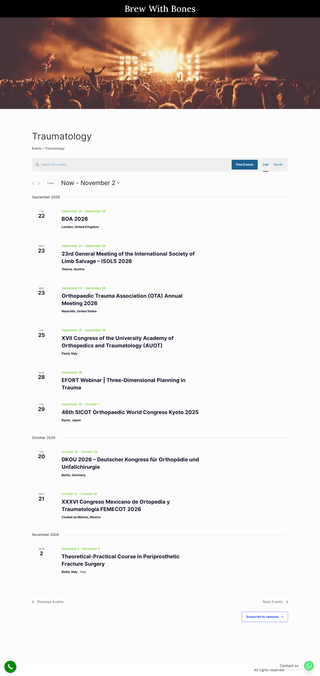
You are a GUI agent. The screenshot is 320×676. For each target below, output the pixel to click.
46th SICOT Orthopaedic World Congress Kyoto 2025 (130, 412)
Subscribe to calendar (262, 616)
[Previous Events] (33, 183)
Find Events (244, 164)
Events (37, 148)
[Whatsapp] (309, 666)
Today (50, 183)
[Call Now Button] (10, 667)
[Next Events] (39, 183)
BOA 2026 (75, 219)
